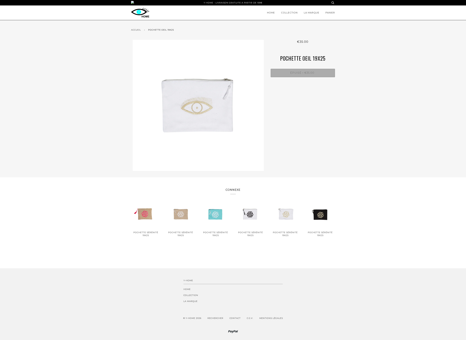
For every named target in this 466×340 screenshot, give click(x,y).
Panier (330, 12)
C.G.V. (250, 318)
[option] (198, 105)
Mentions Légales (271, 318)
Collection (289, 12)
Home (271, 12)
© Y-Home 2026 (192, 318)
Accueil (136, 30)
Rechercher (215, 318)
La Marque (311, 12)
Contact (235, 318)
